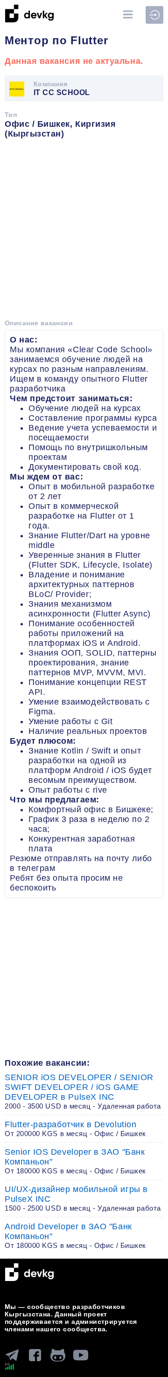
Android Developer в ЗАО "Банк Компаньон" (75, 1235)
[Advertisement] (84, 232)
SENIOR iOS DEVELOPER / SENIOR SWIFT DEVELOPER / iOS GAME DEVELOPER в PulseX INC (83, 1091)
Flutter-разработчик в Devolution (75, 1128)
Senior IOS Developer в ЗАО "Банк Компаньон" (75, 1161)
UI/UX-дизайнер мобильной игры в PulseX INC (83, 1198)
